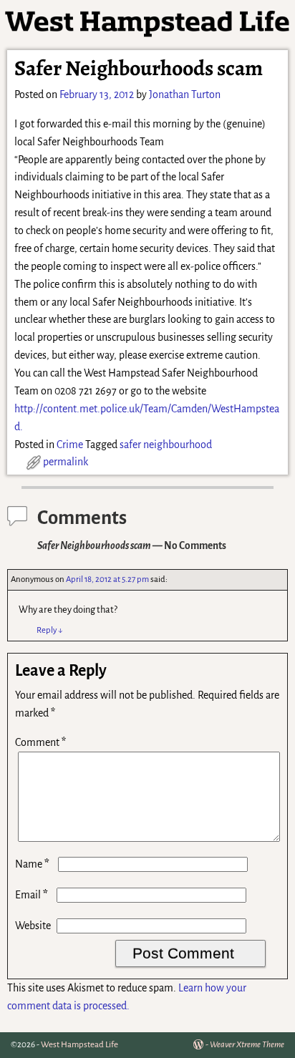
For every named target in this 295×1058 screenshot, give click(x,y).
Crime (70, 444)
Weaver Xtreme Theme (247, 1044)
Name (32, 864)
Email (31, 895)
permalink (65, 461)
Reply (50, 630)
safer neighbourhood (166, 444)
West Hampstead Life (79, 1044)
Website (33, 925)
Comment (40, 742)
